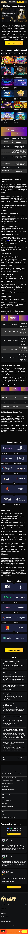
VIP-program (5, 786)
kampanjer (6, 240)
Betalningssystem (6, 811)
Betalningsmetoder (6, 792)
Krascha (16, 53)
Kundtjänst (4, 803)
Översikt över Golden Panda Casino (10, 777)
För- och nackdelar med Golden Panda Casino (13, 780)
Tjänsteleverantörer (6, 800)
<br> (3, 797)
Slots (23, 53)
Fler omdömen (14, 887)
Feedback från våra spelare (8, 817)
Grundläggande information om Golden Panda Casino (12, 774)
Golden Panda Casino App (8, 794)
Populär (3, 53)
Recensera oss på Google (14, 833)
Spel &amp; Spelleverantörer (8, 789)
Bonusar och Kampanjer (7, 783)
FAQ (3, 814)
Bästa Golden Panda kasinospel (9, 771)
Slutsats (4, 809)
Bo (9, 53)
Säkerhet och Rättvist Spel (8, 806)
